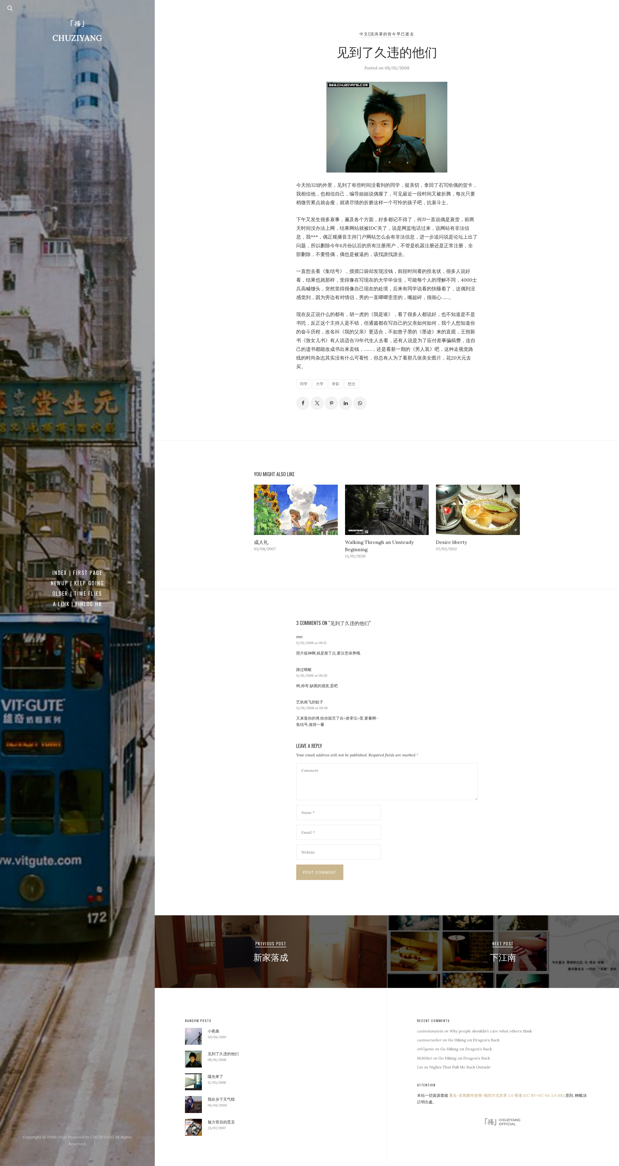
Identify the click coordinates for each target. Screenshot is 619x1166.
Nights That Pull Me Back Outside (460, 1067)
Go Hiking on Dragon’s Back (474, 1040)
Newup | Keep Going (77, 583)
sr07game (425, 1048)
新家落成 (270, 956)
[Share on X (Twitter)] (317, 403)
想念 (351, 383)
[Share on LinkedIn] (345, 403)
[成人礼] (296, 510)
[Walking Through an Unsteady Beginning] (387, 510)
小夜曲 (213, 1031)
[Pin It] (331, 403)
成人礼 (261, 542)
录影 (335, 383)
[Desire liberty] (478, 510)
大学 (320, 383)
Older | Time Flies (77, 593)
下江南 (503, 956)
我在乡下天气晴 (221, 1099)
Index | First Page (77, 572)
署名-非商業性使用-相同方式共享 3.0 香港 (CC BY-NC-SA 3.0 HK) (506, 1095)
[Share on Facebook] (303, 403)
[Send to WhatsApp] (360, 403)
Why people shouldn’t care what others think (491, 1031)
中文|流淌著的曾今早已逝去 (387, 34)
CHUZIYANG (77, 38)
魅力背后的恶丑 (221, 1122)
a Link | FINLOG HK (77, 604)
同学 (304, 383)
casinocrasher (429, 1040)
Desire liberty (451, 542)
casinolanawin (430, 1031)
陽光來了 (215, 1076)
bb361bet (424, 1058)
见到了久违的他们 (223, 1053)
